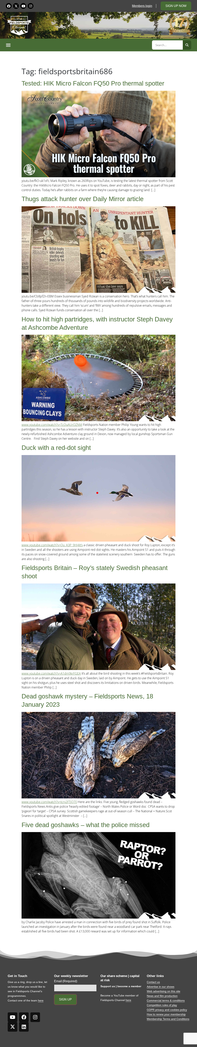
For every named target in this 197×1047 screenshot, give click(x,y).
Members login (142, 5)
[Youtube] (23, 6)
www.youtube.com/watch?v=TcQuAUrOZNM (52, 425)
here (40, 1000)
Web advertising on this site (163, 991)
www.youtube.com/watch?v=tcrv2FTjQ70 (49, 802)
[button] (78, 45)
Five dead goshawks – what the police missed (85, 824)
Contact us (153, 982)
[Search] (187, 45)
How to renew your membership (166, 1014)
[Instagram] (30, 6)
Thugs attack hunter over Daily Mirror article (83, 198)
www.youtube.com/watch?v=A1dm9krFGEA (51, 673)
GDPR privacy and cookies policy (167, 1009)
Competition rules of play (162, 1005)
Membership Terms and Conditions (168, 1018)
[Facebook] (9, 6)
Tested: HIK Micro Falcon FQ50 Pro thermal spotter (93, 83)
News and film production (162, 995)
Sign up (65, 999)
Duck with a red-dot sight (56, 447)
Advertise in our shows (160, 986)
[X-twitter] (16, 6)
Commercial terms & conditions (166, 1000)
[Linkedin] (24, 1027)
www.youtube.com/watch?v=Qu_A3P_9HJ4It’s (52, 545)
